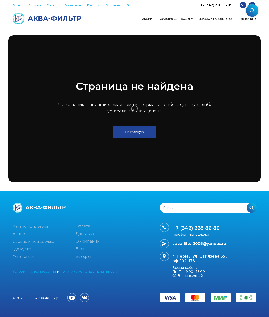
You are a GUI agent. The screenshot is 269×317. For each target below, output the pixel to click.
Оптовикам (113, 5)
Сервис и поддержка (215, 18)
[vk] (243, 5)
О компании (73, 5)
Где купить (247, 18)
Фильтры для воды (175, 18)
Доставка (35, 5)
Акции (147, 18)
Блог (130, 5)
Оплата (17, 5)
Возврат (52, 5)
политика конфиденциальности (89, 271)
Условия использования (34, 271)
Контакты (93, 5)
